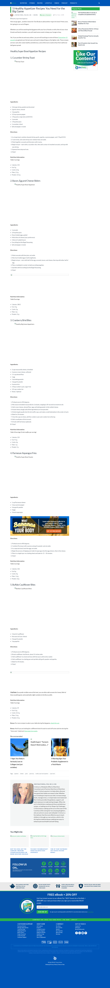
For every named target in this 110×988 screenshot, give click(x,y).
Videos (56, 3)
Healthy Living (40, 934)
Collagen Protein (41, 929)
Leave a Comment (46, 15)
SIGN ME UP (42, 912)
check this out (55, 723)
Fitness (32, 3)
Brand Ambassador (79, 929)
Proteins (39, 927)
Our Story (58, 926)
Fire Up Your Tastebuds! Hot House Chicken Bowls (59, 850)
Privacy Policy (90, 911)
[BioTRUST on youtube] (82, 933)
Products (73, 3)
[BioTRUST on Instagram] (79, 933)
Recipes (40, 3)
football (21, 773)
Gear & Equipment (41, 937)
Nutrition (23, 3)
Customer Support (21, 937)
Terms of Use (61, 964)
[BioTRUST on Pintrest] (85, 933)
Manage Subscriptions (22, 927)
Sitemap (47, 964)
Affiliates (77, 927)
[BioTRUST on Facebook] (76, 933)
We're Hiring (59, 932)
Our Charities (59, 930)
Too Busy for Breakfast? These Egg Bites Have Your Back (39, 850)
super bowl (52, 773)
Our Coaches (59, 927)
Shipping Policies (21, 930)
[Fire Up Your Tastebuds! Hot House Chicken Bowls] (60, 841)
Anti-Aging (39, 935)
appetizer (16, 773)
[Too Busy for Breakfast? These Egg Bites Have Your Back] (39, 841)
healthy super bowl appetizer (42, 773)
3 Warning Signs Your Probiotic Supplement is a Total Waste (59, 761)
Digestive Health (41, 932)
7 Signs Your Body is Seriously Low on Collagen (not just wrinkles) (17, 763)
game (26, 773)
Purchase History (21, 926)
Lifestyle (48, 3)
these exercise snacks (30, 731)
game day (31, 773)
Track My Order (21, 929)
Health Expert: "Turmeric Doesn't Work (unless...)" (39, 743)
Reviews (58, 934)
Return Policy (20, 932)
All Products (40, 926)
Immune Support (41, 930)
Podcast (65, 3)
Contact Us (78, 926)
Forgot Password (21, 934)
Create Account (21, 935)
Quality (58, 929)
